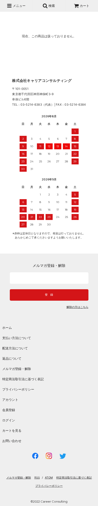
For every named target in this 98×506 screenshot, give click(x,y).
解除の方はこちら (77, 307)
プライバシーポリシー (18, 389)
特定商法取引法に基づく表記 (23, 379)
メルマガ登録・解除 (16, 369)
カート (84, 6)
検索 (51, 6)
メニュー (19, 6)
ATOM (49, 477)
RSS (37, 477)
